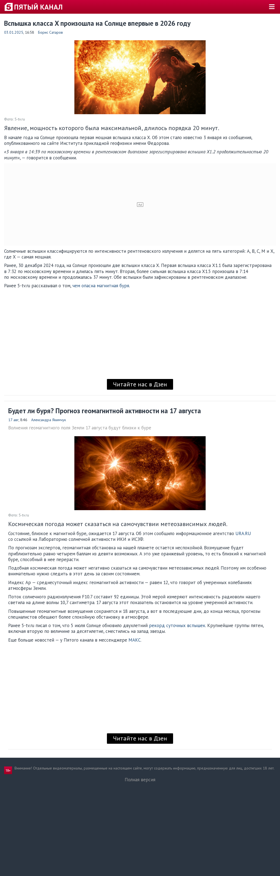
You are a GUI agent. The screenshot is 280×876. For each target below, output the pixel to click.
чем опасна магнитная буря (100, 286)
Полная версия (140, 780)
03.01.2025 (13, 32)
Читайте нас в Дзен (140, 384)
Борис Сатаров (50, 32)
